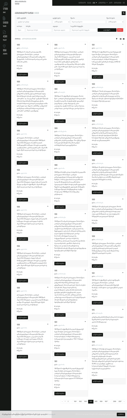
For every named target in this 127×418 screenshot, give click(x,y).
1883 (55, 89)
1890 (18, 45)
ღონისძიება (24, 48)
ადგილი (55, 26)
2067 (120, 401)
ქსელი (110, 3)
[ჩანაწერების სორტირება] (117, 39)
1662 (80, 401)
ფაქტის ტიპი (57, 18)
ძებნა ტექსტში (21, 18)
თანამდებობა (62, 131)
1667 (106, 401)
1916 (55, 214)
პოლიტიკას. (52, 414)
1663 (85, 401)
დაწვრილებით (22, 74)
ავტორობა (23, 134)
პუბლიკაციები (117, 3)
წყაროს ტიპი (111, 18)
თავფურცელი (82, 3)
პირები (28, 26)
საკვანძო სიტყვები (77, 26)
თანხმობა (121, 414)
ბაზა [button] (94, 3)
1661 (75, 401)
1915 (93, 310)
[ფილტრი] (124, 13)
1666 (101, 401)
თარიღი (19, 26)
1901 (55, 322)
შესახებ (89, 3)
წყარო (73, 18)
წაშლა (120, 30)
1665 (96, 401)
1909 (18, 82)
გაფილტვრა (107, 30)
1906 (18, 131)
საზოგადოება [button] (102, 3)
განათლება (61, 92)
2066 (114, 401)
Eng (124, 3)
